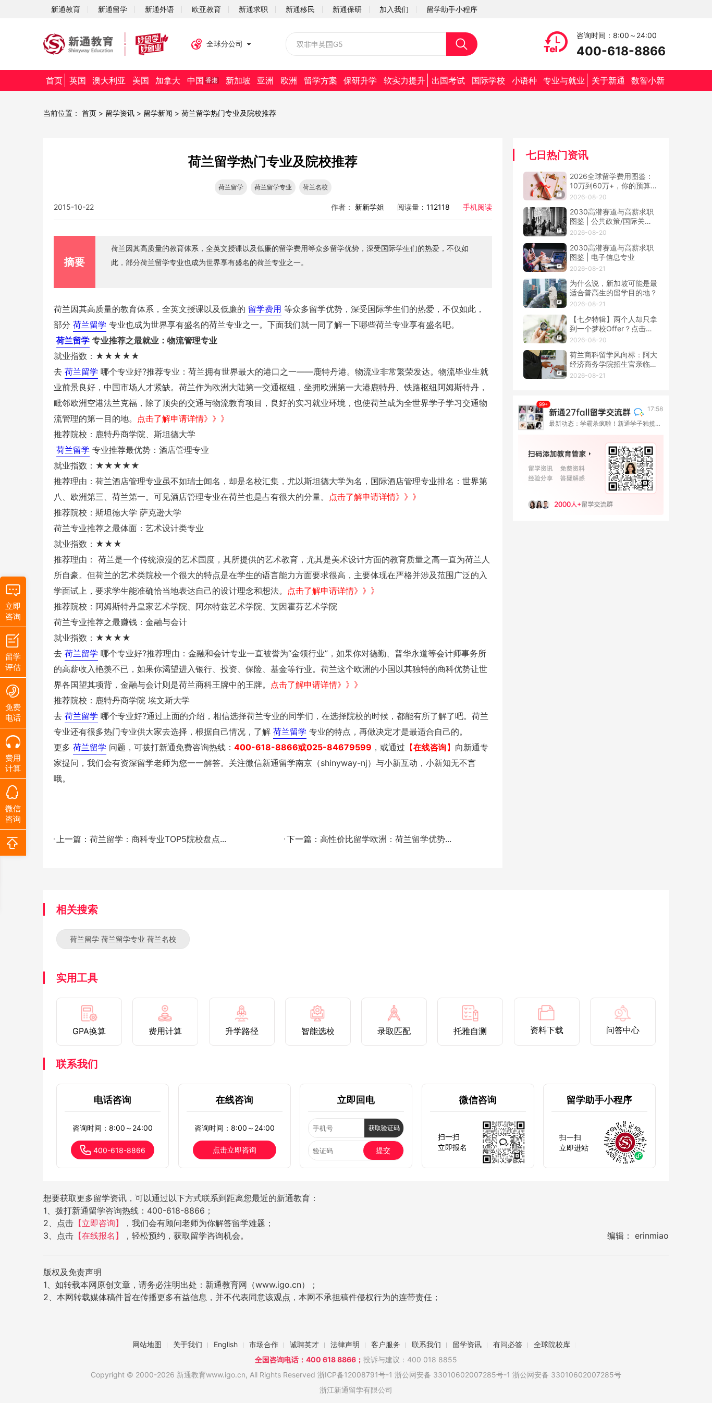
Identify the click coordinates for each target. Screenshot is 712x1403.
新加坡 (238, 80)
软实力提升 (404, 80)
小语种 (524, 80)
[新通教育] (105, 44)
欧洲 (288, 80)
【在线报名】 (98, 1235)
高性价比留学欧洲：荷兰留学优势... (385, 839)
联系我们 (426, 1344)
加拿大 (167, 80)
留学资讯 (119, 113)
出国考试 (448, 80)
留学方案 (320, 80)
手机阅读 (477, 206)
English (226, 1344)
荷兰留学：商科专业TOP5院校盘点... (158, 839)
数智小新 (648, 80)
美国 (140, 80)
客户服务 (385, 1344)
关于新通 (608, 80)
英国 (77, 80)
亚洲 (265, 80)
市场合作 (263, 1344)
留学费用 (264, 309)
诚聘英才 (304, 1344)
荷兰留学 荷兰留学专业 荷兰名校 (123, 938)
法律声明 (345, 1344)
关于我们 (187, 1344)
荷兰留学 (230, 187)
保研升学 (360, 80)
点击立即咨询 (234, 1149)
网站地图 (147, 1344)
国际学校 (488, 80)
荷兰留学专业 (273, 187)
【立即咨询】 (98, 1223)
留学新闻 (158, 113)
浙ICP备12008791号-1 (354, 1374)
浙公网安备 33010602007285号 (449, 1374)
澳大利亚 (109, 80)
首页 (54, 80)
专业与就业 (564, 80)
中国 (202, 80)
